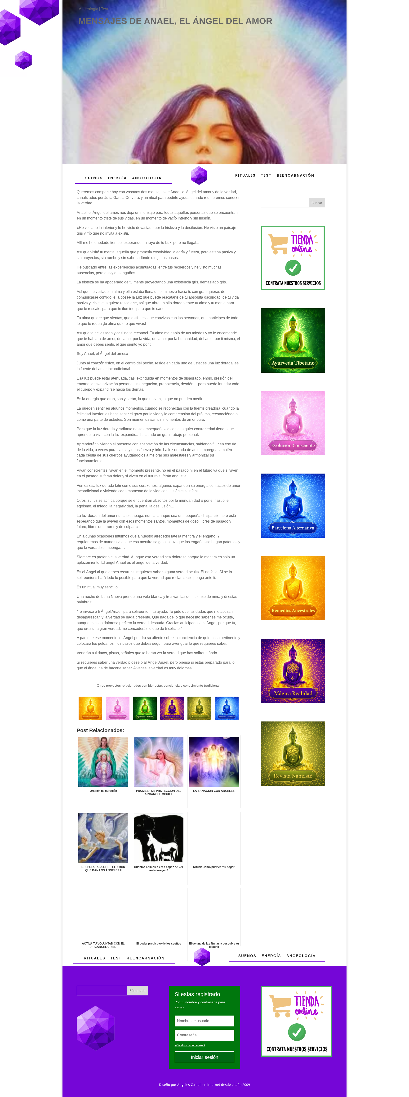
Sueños (94, 177)
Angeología (88, 9)
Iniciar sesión (204, 1057)
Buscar (316, 203)
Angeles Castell (189, 1084)
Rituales (245, 175)
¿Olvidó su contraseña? (190, 1045)
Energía (117, 177)
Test (104, 9)
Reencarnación (295, 175)
